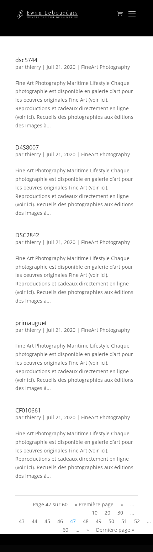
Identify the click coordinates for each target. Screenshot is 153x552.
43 (22, 521)
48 (86, 521)
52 (137, 521)
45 (47, 521)
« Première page (94, 504)
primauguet (31, 323)
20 (107, 512)
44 (34, 521)
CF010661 (28, 410)
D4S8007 (27, 147)
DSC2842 (27, 235)
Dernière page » (115, 529)
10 (94, 512)
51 (124, 521)
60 (65, 529)
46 (60, 521)
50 (111, 521)
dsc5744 (26, 60)
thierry (33, 67)
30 (120, 512)
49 (98, 521)
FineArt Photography (105, 67)
